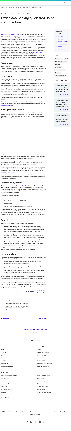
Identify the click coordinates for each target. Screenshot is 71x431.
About (2, 350)
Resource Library (41, 381)
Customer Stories (41, 389)
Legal (42, 412)
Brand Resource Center (7, 366)
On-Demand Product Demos (44, 392)
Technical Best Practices (60, 75)
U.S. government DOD (8, 172)
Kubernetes (4, 395)
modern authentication (6, 105)
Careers (3, 355)
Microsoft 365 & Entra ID (7, 389)
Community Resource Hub (43, 366)
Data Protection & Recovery (61, 61)
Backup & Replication (6, 398)
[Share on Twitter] (36, 291)
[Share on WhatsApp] (40, 291)
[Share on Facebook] (32, 291)
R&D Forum (39, 369)
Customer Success (41, 355)
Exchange (57, 64)
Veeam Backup (11, 34)
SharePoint (57, 73)
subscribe (35, 332)
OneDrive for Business (60, 70)
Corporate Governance (7, 358)
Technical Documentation (43, 352)
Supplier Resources (64, 412)
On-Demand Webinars (42, 387)
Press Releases (4, 363)
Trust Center (4, 369)
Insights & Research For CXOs (44, 375)
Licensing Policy (52, 412)
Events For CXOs (41, 378)
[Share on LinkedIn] (44, 291)
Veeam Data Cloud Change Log (44, 363)
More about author (11, 310)
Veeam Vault (4, 387)
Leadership (4, 352)
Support (39, 350)
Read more (63, 94)
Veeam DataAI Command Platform (9, 375)
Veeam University (41, 361)
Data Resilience (5, 378)
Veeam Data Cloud (5, 384)
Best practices (58, 59)
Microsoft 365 (58, 67)
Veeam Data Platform (6, 381)
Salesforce (3, 392)
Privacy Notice (22, 412)
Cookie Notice (33, 412)
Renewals (39, 358)
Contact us (4, 361)
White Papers (40, 384)
